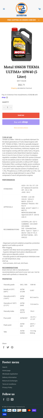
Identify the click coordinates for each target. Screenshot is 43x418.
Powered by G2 (20, 407)
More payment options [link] (21, 127)
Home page (6, 370)
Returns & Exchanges (9, 381)
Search (4, 367)
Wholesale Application (10, 374)
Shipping (14, 88)
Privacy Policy (7, 387)
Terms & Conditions (9, 384)
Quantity (5, 102)
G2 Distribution (11, 407)
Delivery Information (9, 377)
